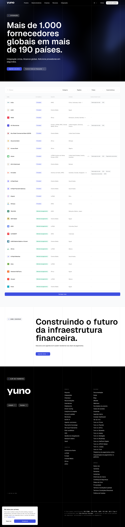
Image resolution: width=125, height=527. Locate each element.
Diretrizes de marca (99, 477)
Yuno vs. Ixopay (98, 433)
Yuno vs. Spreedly (98, 430)
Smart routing (69, 409)
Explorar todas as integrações (33, 69)
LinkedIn (11, 405)
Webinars (96, 403)
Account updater (70, 414)
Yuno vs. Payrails (98, 425)
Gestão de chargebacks (72, 436)
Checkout (67, 398)
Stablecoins (68, 406)
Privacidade (97, 485)
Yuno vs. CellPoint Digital (101, 441)
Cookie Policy (11, 517)
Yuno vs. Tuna (97, 449)
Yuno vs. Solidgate (99, 436)
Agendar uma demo (14, 69)
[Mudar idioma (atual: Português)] (95, 2)
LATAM (67, 453)
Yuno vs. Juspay (98, 447)
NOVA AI (67, 419)
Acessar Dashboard (99, 417)
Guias (95, 395)
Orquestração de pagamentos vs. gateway (103, 456)
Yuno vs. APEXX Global (100, 444)
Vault (66, 441)
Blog (94, 398)
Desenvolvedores (36, 3)
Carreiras (96, 469)
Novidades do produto (100, 406)
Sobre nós (96, 466)
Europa (67, 456)
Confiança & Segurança (100, 479)
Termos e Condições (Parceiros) (103, 490)
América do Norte (70, 450)
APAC (66, 464)
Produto (26, 3)
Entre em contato (112, 3)
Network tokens (69, 438)
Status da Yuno (98, 482)
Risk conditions (69, 430)
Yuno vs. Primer (98, 422)
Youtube (22, 405)
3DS (66, 433)
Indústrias (96, 474)
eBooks (95, 401)
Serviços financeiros (71, 428)
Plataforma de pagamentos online (103, 452)
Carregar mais (62, 294)
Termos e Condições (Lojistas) (102, 488)
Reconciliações (69, 401)
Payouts (67, 392)
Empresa (46, 3)
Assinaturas (68, 403)
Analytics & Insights (71, 411)
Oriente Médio (69, 458)
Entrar (102, 3)
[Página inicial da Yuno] (10, 3)
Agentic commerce (70, 422)
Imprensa (96, 411)
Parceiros (96, 471)
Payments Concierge (71, 425)
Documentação (98, 392)
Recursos (55, 3)
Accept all (25, 521)
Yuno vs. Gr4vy (98, 428)
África (66, 461)
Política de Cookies (99, 493)
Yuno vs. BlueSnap (99, 438)
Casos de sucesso (99, 409)
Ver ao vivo (96, 419)
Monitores (68, 417)
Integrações (64, 3)
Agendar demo (42, 354)
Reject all (8, 521)
